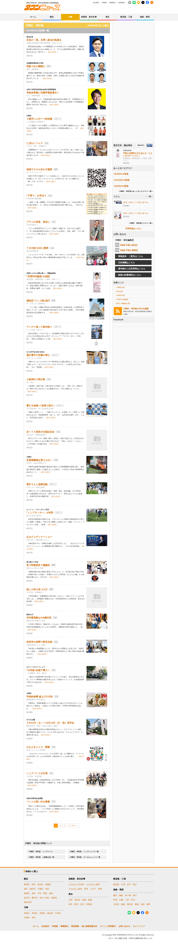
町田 (86, 889)
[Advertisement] (133, 90)
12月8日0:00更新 (121, 186)
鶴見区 (54, 898)
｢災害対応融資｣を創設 (38, 276)
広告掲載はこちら (126, 262)
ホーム (33, 17)
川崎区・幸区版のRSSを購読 (136, 308)
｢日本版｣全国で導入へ (38, 670)
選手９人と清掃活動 (37, 484)
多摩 (100, 889)
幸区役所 (119, 291)
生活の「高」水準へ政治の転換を (44, 40)
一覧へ (150, 196)
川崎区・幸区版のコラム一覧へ (141, 223)
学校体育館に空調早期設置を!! (42, 92)
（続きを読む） (53, 52)
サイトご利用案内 (108, 926)
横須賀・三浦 (126, 17)
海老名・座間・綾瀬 (83, 900)
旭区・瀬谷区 (30, 889)
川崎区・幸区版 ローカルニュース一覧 (85, 857)
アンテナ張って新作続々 (39, 327)
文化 (53, 222)
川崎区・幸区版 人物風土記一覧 (41, 857)
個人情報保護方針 (89, 926)
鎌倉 (121, 895)
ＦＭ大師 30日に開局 (37, 248)
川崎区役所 (120, 287)
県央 (107, 17)
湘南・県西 (145, 17)
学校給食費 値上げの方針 (39, 696)
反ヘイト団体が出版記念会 (40, 431)
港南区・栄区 (30, 893)
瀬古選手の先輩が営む (38, 355)
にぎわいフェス (34, 143)
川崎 (70, 17)
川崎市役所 (120, 295)
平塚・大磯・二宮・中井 (124, 900)
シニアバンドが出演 (37, 773)
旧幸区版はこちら (133, 228)
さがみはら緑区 (75, 889)
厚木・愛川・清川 (76, 904)
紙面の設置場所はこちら (129, 275)
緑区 (34, 884)
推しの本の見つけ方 (37, 589)
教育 (55, 169)
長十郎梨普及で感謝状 (38, 565)
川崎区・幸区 (30, 917)
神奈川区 (28, 902)
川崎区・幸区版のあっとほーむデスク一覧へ (136, 191)
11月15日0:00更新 (122, 180)
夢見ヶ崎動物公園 (123, 303)
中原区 (58, 913)
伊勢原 (89, 904)
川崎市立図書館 (122, 299)
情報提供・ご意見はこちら (130, 256)
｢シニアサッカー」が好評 (39, 512)
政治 (48, 66)
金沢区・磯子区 (31, 898)
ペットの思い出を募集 (38, 801)
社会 (46, 143)
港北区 (40, 884)
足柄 (143, 904)
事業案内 (112, 3)
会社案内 (96, 3)
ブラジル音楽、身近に (38, 222)
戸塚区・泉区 (43, 889)
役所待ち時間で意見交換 (39, 642)
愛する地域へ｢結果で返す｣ (40, 405)
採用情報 (121, 3)
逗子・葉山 (132, 884)
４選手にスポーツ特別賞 (39, 119)
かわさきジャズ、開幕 (38, 747)
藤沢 (115, 895)
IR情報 (104, 3)
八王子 (93, 889)
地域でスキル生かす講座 (39, 169)
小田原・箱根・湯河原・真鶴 (126, 904)
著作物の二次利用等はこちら (131, 269)
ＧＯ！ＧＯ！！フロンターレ (136, 202)
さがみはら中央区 (76, 884)
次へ (74, 826)
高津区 (35, 913)
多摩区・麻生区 (46, 913)
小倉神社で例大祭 (35, 379)
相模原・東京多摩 (89, 17)
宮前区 (27, 913)
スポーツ (57, 119)
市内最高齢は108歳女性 (38, 617)
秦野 (148, 904)
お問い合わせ (124, 926)
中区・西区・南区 (45, 893)
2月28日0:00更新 (121, 174)
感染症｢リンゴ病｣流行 (38, 300)
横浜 (52, 17)
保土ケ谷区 (44, 898)
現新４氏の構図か (35, 66)
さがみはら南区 (93, 884)
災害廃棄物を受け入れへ (39, 460)
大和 (70, 900)
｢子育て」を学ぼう (36, 195)
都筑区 (48, 884)
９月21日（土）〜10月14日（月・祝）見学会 (50, 722)
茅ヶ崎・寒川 (131, 895)
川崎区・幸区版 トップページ (41, 851)
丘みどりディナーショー (39, 537)
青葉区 (27, 884)
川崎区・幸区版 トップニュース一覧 (84, 851)
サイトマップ (139, 926)
